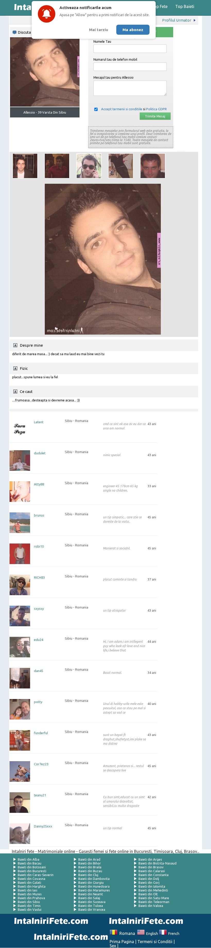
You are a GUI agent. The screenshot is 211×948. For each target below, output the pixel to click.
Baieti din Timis (29, 905)
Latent (38, 422)
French (173, 934)
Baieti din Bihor (89, 863)
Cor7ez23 (41, 764)
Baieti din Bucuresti (32, 871)
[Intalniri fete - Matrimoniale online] (144, 921)
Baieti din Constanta (153, 875)
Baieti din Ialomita (151, 886)
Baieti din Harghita (32, 886)
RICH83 (39, 577)
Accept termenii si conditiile (121, 109)
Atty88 (39, 484)
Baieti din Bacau (29, 863)
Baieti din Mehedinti (153, 890)
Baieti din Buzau (90, 871)
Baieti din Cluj (88, 875)
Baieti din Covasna (31, 878)
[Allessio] (25, 166)
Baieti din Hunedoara (94, 886)
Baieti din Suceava (92, 902)
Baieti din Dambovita (94, 878)
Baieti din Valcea (150, 905)
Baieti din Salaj (89, 898)
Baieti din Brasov (151, 867)
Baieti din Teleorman (153, 902)
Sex (113, 945)
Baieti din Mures (30, 894)
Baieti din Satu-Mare (153, 898)
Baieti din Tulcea (90, 905)
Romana (126, 933)
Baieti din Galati (29, 882)
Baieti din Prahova (31, 898)
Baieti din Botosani (32, 867)
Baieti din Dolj (148, 878)
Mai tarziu (98, 29)
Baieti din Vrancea (91, 909)
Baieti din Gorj (149, 882)
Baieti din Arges (150, 859)
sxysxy (39, 608)
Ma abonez (132, 29)
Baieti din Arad (89, 859)
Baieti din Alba (28, 859)
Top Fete (159, 6)
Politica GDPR (156, 109)
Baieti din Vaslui (29, 909)
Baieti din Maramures (94, 890)
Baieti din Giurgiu (91, 882)
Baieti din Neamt (90, 894)
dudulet (40, 453)
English (151, 934)
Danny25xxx (43, 826)
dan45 (38, 671)
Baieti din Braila (89, 867)
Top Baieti (184, 6)
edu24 (38, 639)
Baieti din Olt (148, 894)
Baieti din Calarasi (151, 871)
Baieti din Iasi (27, 890)
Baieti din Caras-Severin (36, 875)
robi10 (39, 546)
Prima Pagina (122, 941)
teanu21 (40, 795)
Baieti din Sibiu (29, 902)
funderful (41, 733)
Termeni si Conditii (154, 941)
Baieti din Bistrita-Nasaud (157, 863)
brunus (39, 515)
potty (38, 702)
